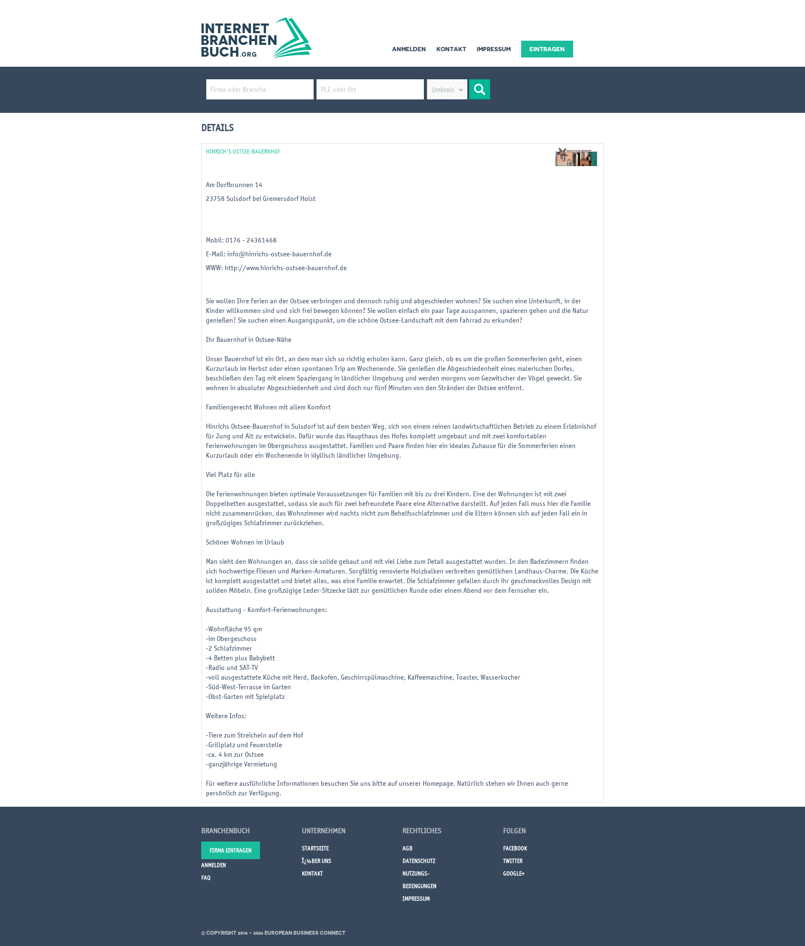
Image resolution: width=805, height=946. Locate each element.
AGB (407, 848)
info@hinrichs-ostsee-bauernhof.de (279, 254)
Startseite (315, 848)
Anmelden (409, 49)
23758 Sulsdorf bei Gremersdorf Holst (261, 198)
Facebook (515, 848)
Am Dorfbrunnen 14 (234, 184)
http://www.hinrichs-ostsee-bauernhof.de (286, 267)
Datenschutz (418, 860)
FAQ (205, 877)
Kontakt (451, 49)
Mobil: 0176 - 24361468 (242, 240)
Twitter (512, 860)
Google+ (514, 873)
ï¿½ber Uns (316, 860)
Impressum (494, 49)
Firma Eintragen (231, 850)
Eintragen (547, 49)
